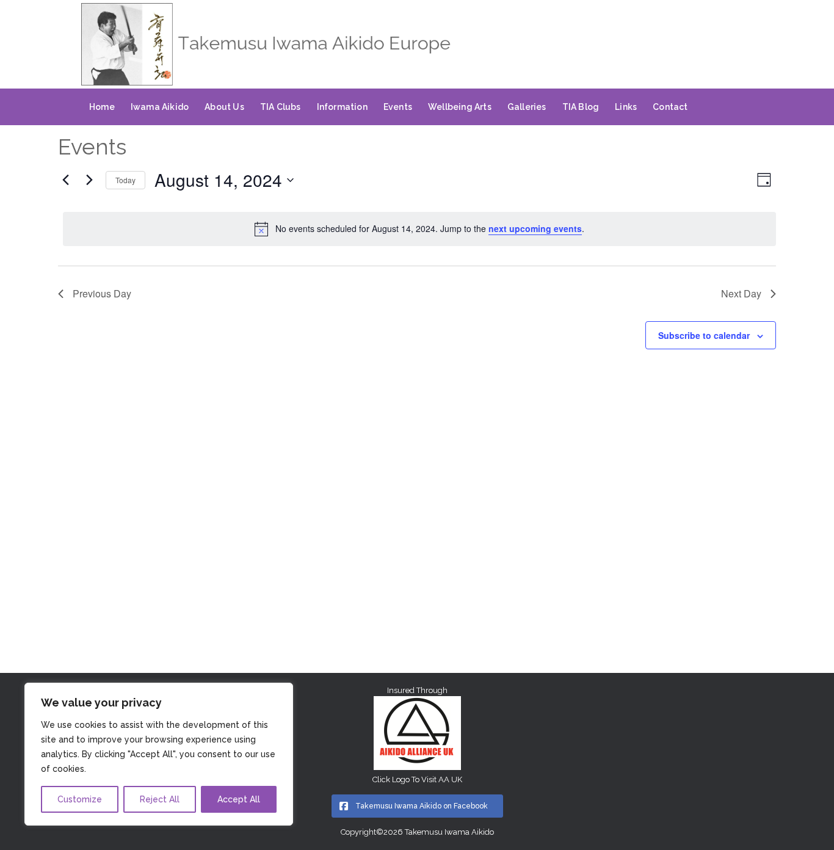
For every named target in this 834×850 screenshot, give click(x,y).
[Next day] (89, 180)
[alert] (419, 229)
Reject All (159, 799)
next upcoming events (535, 228)
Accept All (238, 799)
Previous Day (102, 293)
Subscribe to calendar (704, 335)
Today (125, 180)
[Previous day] (65, 180)
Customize (79, 799)
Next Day (741, 293)
